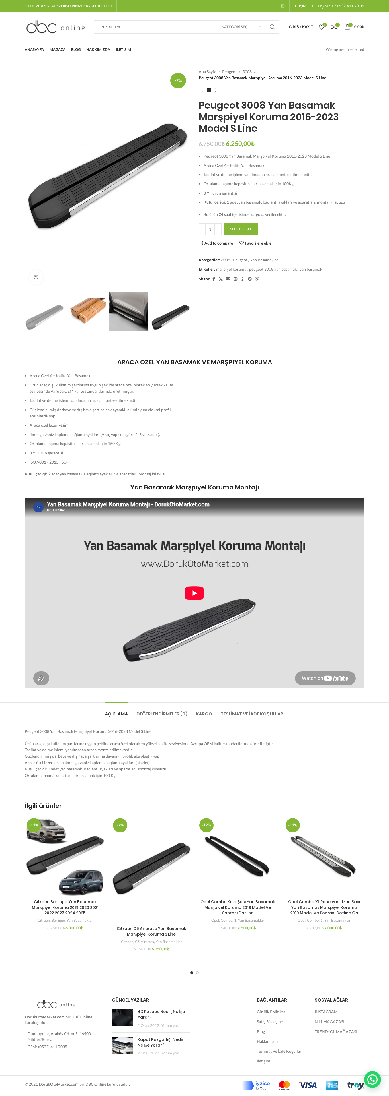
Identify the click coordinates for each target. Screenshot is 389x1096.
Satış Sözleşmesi (271, 1021)
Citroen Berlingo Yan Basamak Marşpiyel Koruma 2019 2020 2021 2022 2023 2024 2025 (65, 907)
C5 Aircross (144, 941)
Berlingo (58, 920)
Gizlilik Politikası (271, 1011)
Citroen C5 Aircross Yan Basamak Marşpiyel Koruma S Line (151, 931)
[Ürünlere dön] (209, 90)
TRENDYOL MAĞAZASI (336, 1031)
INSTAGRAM (326, 1011)
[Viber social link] (257, 279)
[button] (372, 1079)
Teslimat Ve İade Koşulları (280, 1051)
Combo (226, 920)
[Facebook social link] (213, 279)
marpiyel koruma (231, 269)
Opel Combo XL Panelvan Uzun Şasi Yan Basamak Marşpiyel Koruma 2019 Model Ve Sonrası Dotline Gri (324, 907)
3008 (247, 71)
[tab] (116, 711)
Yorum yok (170, 1025)
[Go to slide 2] (197, 972)
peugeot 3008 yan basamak (273, 269)
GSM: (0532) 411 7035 (47, 1046)
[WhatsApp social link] (242, 279)
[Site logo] (56, 26)
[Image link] (56, 1003)
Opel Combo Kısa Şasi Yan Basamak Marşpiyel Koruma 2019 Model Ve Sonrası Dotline (237, 907)
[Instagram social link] (282, 6)
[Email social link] (228, 279)
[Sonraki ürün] (215, 90)
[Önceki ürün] (202, 90)
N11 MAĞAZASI (329, 1021)
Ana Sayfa (207, 71)
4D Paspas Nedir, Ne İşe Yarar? (161, 1014)
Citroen (44, 920)
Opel (215, 920)
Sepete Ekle (241, 229)
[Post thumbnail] (122, 1018)
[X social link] (220, 279)
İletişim (263, 1060)
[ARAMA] (272, 27)
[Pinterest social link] (235, 279)
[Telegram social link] (249, 279)
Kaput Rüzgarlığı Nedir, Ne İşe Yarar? (161, 1042)
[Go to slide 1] (191, 972)
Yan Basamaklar (264, 259)
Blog (261, 1031)
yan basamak (311, 269)
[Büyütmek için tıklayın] (36, 277)
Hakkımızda (267, 1041)
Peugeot (229, 71)
